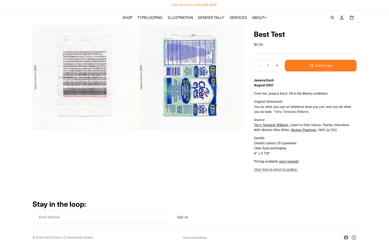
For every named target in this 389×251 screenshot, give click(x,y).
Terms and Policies (195, 237)
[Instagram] (354, 237)
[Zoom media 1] (84, 77)
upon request (289, 161)
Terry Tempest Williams (271, 125)
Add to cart (323, 65)
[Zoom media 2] (190, 77)
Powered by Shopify (80, 237)
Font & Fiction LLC (54, 237)
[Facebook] (346, 237)
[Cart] (352, 17)
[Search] (332, 17)
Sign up (182, 217)
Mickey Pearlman (303, 130)
